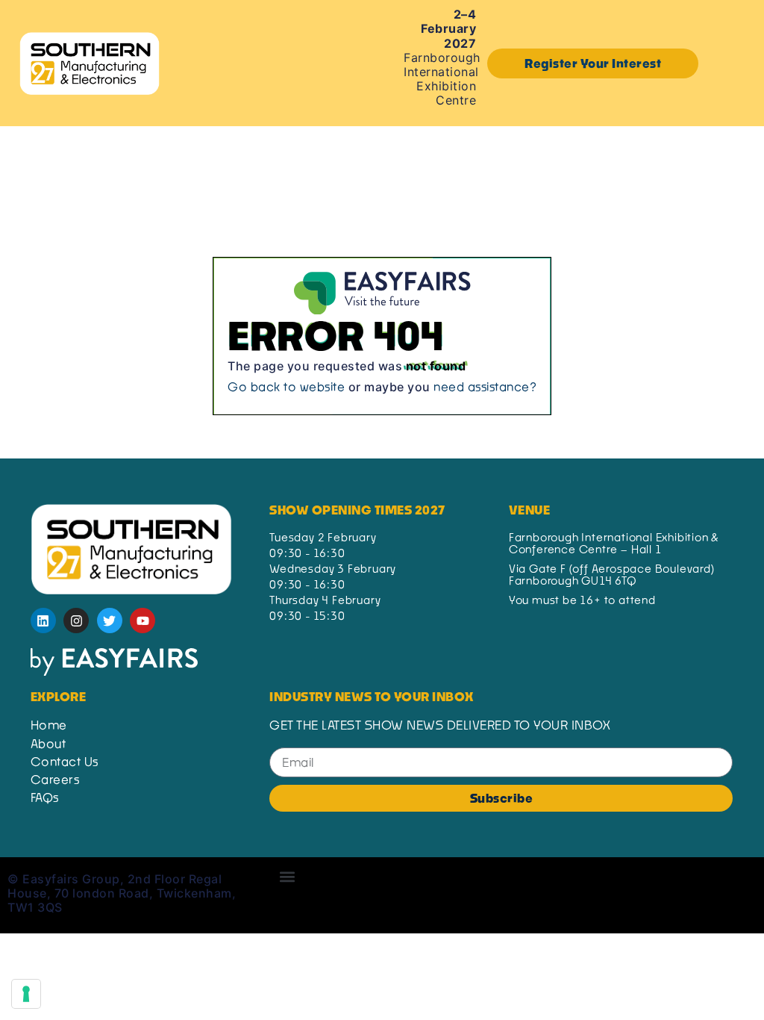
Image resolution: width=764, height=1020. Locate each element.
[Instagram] (76, 620)
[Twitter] (109, 620)
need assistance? (484, 386)
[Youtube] (142, 620)
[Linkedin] (43, 620)
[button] (592, 63)
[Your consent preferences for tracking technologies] (26, 994)
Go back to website (286, 386)
